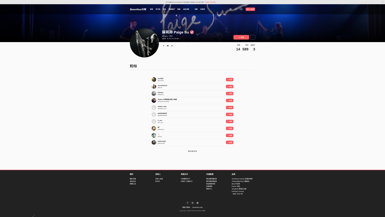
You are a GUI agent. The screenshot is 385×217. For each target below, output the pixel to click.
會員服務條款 (210, 184)
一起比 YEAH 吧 (237, 194)
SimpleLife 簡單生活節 (239, 189)
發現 (151, 9)
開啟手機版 (186, 207)
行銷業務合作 (185, 179)
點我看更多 (192, 151)
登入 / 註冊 (250, 9)
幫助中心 (209, 189)
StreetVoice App (197, 207)
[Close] (382, 2)
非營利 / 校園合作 (186, 181)
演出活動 (186, 9)
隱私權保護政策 (211, 179)
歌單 (164, 9)
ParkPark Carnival (238, 191)
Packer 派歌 (236, 186)
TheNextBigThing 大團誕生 (240, 181)
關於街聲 (133, 179)
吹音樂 (202, 9)
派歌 (196, 9)
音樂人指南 (159, 179)
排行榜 (158, 9)
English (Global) (210, 2)
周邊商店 (172, 9)
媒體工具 (133, 184)
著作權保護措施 (211, 181)
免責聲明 (209, 186)
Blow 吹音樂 (236, 184)
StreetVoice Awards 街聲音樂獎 (242, 179)
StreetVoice (138, 9)
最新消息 (133, 181)
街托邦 (157, 181)
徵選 (178, 9)
